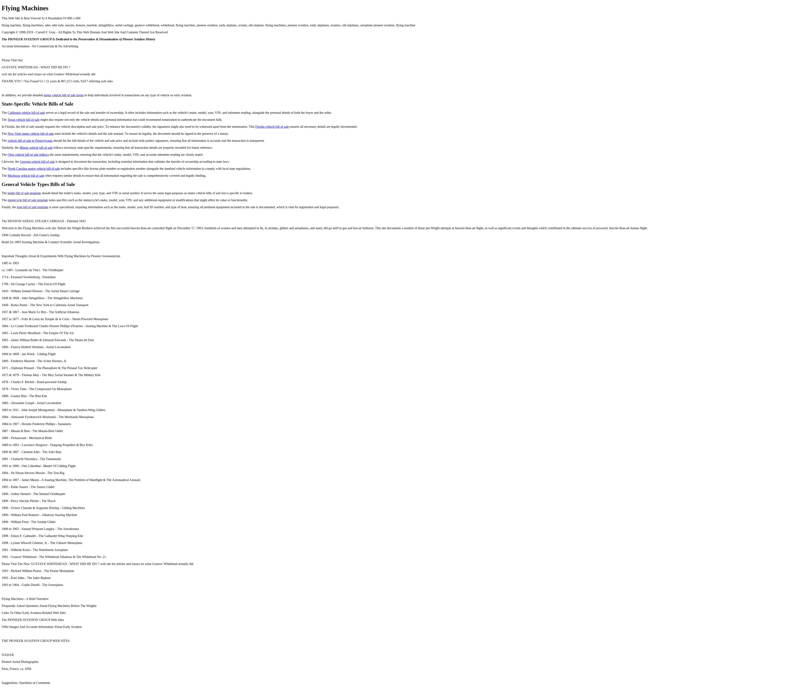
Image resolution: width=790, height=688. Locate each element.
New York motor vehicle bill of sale (31, 133)
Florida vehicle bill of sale (272, 126)
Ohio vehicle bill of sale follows (28, 154)
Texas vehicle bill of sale (24, 119)
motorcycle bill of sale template (28, 200)
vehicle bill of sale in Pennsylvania (30, 140)
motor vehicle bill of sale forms (64, 95)
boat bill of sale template (32, 207)
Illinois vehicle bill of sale (36, 147)
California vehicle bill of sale (26, 112)
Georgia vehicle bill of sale (37, 161)
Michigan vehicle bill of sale (26, 175)
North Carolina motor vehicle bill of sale (34, 168)
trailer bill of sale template (24, 193)
